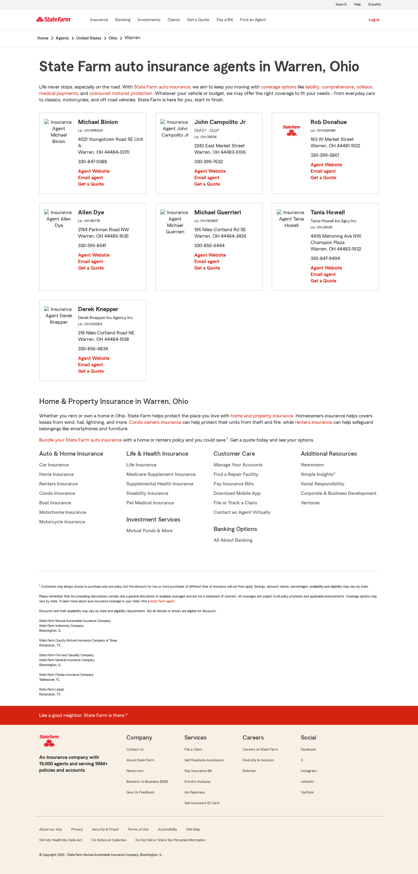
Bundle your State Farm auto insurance (80, 440)
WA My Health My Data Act (60, 840)
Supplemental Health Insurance (159, 483)
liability (312, 87)
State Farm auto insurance (162, 87)
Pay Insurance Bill (198, 771)
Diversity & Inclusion (258, 760)
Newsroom (312, 464)
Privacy (77, 829)
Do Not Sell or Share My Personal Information (170, 840)
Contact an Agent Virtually (242, 512)
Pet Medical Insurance (150, 502)
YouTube (307, 792)
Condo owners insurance (155, 422)
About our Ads (50, 829)
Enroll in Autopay (198, 781)
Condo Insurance (57, 493)
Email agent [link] (90, 177)
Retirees (249, 771)
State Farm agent (162, 601)
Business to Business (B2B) (147, 781)
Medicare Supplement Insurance (161, 474)
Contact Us (135, 749)
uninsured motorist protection (120, 93)
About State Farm (140, 760)
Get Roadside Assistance (204, 760)
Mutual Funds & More (149, 530)
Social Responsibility (322, 483)
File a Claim (193, 749)
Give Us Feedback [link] (140, 792)
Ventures (310, 502)
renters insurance (313, 422)
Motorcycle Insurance (62, 521)
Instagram (309, 771)
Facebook (308, 749)
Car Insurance (54, 464)
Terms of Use (138, 829)
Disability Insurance (147, 493)
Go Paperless (195, 792)
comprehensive (338, 87)
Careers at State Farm (260, 749)
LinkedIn (307, 781)
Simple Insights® (318, 474)
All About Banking (233, 540)
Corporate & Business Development (338, 493)
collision (364, 87)
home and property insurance (262, 415)
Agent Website (94, 171)
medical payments (58, 93)
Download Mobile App (237, 493)
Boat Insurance (55, 502)
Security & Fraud (105, 829)
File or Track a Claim (235, 502)
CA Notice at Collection (108, 840)
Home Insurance (56, 474)
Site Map (193, 829)
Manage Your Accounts (238, 464)
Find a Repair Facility (236, 474)
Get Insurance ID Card (202, 803)
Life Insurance (141, 464)
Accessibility (167, 829)
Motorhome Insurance (62, 512)
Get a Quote (91, 184)
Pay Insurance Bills (234, 483)
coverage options (279, 87)
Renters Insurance (58, 483)
